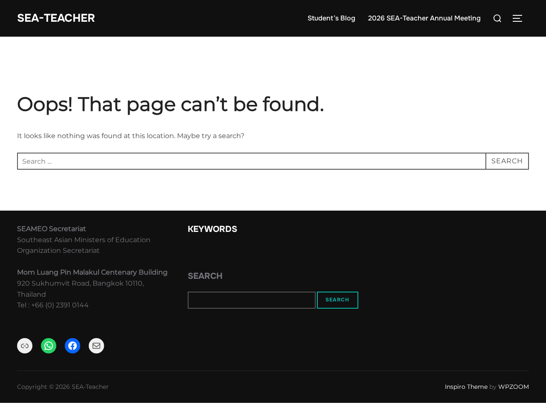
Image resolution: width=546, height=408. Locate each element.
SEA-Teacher (56, 18)
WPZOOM (513, 387)
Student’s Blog (331, 18)
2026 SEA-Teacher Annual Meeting (424, 18)
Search (205, 276)
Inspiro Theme (466, 387)
